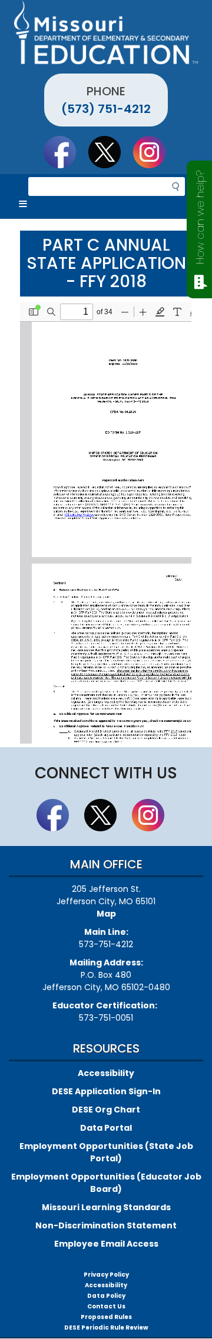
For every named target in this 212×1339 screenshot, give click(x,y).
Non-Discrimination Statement (106, 1225)
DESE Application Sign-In (106, 1091)
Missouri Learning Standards (106, 1207)
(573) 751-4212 (106, 109)
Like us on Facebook (65, 151)
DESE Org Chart (106, 1109)
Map (106, 914)
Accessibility (106, 1073)
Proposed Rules (106, 1317)
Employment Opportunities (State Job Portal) (106, 1152)
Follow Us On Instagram (154, 151)
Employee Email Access (106, 1244)
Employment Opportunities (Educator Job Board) (106, 1183)
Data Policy (106, 1295)
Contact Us (106, 1306)
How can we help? (200, 217)
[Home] (106, 32)
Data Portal (106, 1128)
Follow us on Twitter (110, 151)
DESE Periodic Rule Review (106, 1327)
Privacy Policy (106, 1274)
